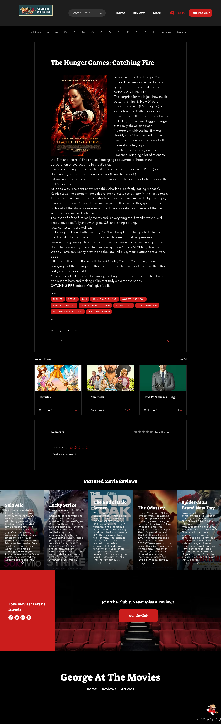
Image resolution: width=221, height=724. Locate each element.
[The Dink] (110, 378)
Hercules (45, 397)
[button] (22, 563)
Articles (166, 32)
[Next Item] (215, 530)
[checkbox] (11, 563)
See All (183, 358)
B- (83, 32)
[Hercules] (58, 378)
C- (110, 32)
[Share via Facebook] (52, 330)
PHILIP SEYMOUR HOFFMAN (95, 305)
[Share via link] (75, 330)
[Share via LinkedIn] (68, 330)
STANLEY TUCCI (123, 305)
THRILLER (58, 299)
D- (137, 32)
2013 (84, 299)
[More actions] (168, 54)
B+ (65, 32)
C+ (92, 32)
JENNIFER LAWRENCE (64, 305)
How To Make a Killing (159, 397)
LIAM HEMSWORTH (147, 305)
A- (56, 32)
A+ (154, 32)
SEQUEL (72, 299)
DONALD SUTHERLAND (104, 299)
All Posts (36, 32)
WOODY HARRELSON (133, 299)
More (180, 32)
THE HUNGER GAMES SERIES (68, 311)
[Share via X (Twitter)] (60, 330)
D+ (119, 32)
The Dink (97, 397)
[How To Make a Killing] (163, 378)
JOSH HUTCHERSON (99, 311)
